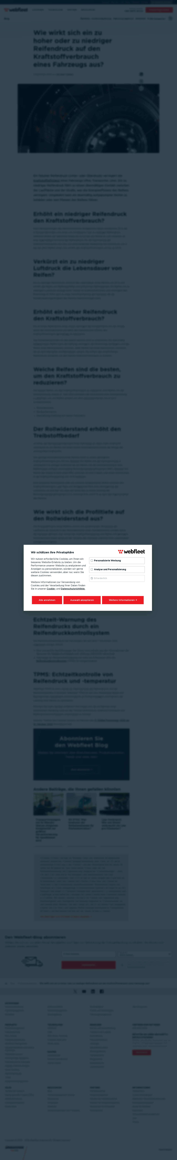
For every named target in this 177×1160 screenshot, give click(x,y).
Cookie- (51, 588)
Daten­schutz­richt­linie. (73, 588)
